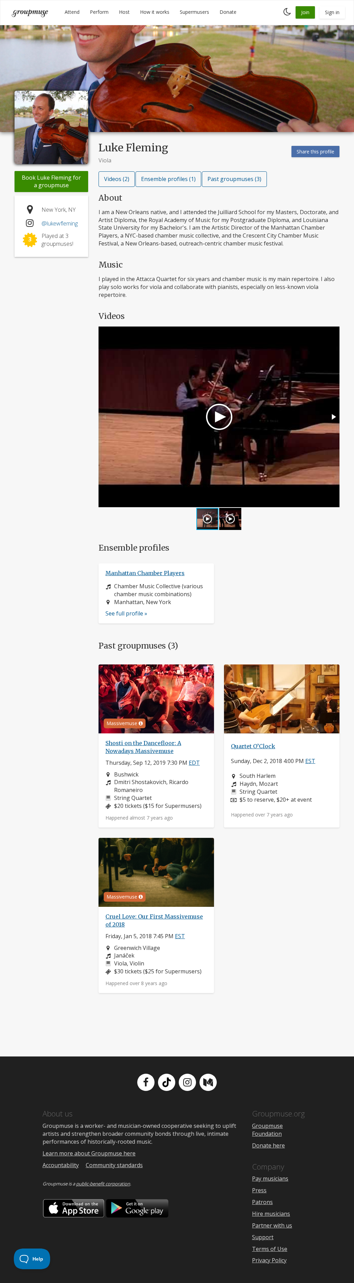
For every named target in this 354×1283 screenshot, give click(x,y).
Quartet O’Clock (253, 746)
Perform (99, 12)
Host (124, 12)
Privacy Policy (269, 1260)
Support (262, 1237)
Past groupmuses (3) (234, 179)
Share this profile (315, 151)
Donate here (268, 1145)
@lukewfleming (59, 223)
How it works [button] (154, 12)
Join (305, 12)
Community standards (114, 1165)
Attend (72, 12)
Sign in (332, 12)
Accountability (61, 1165)
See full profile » (126, 613)
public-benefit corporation (103, 1184)
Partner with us (272, 1225)
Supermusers (194, 12)
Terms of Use (269, 1249)
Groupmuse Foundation (267, 1129)
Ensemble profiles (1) (168, 179)
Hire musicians (271, 1213)
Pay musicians (270, 1178)
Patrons (262, 1202)
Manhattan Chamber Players (145, 573)
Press (259, 1190)
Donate (228, 12)
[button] (333, 416)
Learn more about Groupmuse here (89, 1153)
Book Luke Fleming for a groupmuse (51, 181)
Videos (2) (116, 179)
